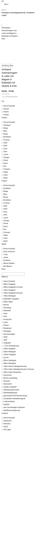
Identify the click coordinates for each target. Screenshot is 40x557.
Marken (4, 492)
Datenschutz (6, 549)
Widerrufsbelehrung (8, 551)
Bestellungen (6, 532)
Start (3, 10)
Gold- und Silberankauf (9, 509)
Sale (3, 494)
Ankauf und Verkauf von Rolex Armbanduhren (17, 511)
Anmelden (5, 530)
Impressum (5, 547)
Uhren (4, 490)
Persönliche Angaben (9, 534)
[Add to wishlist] (9, 60)
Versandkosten (12, 97)
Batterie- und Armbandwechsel (12, 515)
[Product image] (11, 49)
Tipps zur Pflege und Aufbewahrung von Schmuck (18, 519)
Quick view (4, 60)
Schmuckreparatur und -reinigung (13, 513)
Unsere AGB (6, 545)
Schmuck (5, 488)
